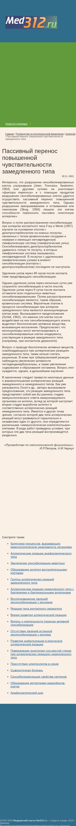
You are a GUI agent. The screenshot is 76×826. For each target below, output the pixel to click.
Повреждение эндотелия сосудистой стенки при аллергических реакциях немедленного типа (41, 654)
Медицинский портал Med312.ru (30, 820)
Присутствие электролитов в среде (35, 664)
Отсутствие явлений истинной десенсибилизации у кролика (31, 632)
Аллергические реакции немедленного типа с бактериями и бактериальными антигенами (42, 590)
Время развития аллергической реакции (38, 615)
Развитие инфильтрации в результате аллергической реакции (36, 642)
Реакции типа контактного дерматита (36, 608)
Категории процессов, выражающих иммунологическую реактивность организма (41, 545)
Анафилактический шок (27, 692)
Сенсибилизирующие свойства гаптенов (38, 676)
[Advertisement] (38, 80)
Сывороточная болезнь (27, 670)
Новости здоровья (16, 123)
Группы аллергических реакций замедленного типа (32, 581)
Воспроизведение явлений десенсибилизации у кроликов (31, 600)
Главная (9, 134)
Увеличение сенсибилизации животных (38, 563)
